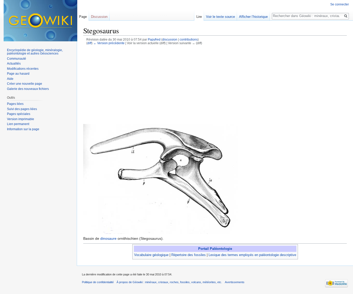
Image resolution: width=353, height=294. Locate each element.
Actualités (14, 63)
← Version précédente (109, 43)
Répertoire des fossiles (188, 255)
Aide (10, 79)
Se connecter (339, 4)
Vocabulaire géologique (151, 255)
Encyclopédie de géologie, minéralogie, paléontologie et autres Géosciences (35, 52)
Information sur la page (23, 129)
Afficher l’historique (253, 17)
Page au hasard (18, 73)
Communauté (16, 58)
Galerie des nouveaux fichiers (28, 89)
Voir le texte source (220, 17)
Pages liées (15, 104)
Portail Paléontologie (215, 249)
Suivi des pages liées (22, 109)
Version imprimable (20, 119)
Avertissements (234, 282)
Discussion (99, 17)
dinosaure (108, 238)
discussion (169, 39)
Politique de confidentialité (98, 282)
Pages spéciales (18, 114)
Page (83, 17)
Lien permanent (18, 124)
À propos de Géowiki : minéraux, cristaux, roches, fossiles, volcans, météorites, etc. (169, 282)
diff (89, 43)
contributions (189, 39)
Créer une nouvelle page (24, 84)
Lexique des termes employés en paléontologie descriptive (252, 255)
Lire (199, 17)
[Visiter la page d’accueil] (40, 20)
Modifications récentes (23, 69)
